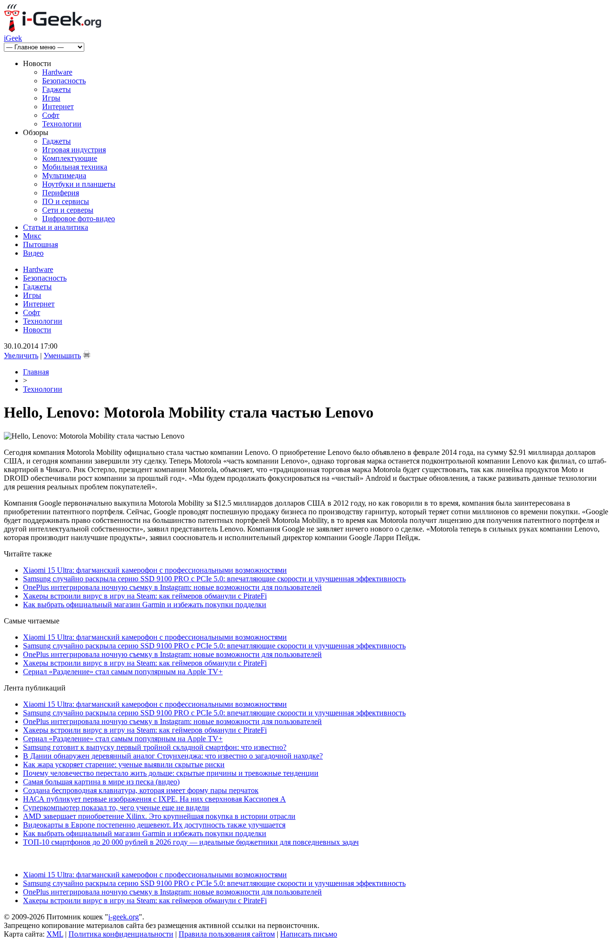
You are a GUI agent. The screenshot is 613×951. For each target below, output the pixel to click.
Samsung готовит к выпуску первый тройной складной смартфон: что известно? (154, 747)
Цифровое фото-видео (78, 219)
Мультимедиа (64, 175)
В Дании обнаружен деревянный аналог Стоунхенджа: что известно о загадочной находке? (173, 756)
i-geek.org (123, 917)
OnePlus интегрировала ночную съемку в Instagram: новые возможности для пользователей (172, 587)
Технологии (61, 124)
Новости (37, 330)
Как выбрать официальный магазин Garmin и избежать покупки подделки (144, 604)
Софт (50, 115)
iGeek (13, 38)
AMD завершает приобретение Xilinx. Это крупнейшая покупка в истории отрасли (159, 816)
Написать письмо (308, 934)
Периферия (60, 193)
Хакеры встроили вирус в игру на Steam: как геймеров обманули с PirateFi (145, 596)
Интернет (58, 106)
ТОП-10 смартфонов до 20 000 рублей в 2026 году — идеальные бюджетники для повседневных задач (191, 842)
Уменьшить (62, 355)
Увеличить (21, 355)
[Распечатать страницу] (87, 354)
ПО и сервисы (65, 201)
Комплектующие (69, 158)
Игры (51, 98)
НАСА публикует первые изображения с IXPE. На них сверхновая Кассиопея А (154, 799)
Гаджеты (56, 89)
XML (54, 934)
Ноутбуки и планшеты (78, 184)
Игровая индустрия (74, 150)
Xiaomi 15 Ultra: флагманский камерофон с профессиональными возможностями (155, 570)
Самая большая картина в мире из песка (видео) (101, 782)
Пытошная (40, 244)
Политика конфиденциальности (120, 934)
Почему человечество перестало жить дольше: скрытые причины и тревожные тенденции (170, 773)
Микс (32, 236)
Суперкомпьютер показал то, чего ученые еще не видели (116, 808)
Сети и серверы (67, 210)
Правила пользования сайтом (227, 934)
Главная (36, 372)
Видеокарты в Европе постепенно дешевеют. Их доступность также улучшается (154, 825)
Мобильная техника (74, 167)
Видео (33, 253)
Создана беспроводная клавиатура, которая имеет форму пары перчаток (141, 790)
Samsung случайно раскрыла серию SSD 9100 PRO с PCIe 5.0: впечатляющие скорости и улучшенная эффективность (214, 579)
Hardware (57, 72)
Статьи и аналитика (55, 227)
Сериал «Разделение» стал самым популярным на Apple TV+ (123, 672)
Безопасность (64, 81)
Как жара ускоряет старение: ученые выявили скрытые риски (124, 764)
